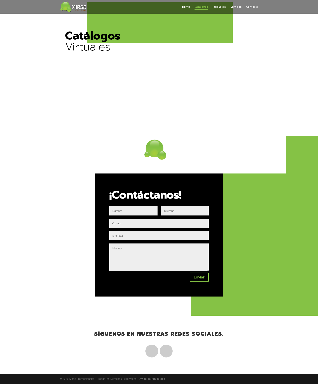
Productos (219, 7)
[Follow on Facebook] (151, 351)
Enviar (199, 277)
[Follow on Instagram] (166, 351)
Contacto (252, 7)
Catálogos (201, 7)
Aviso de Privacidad (152, 379)
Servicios (235, 7)
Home (186, 7)
